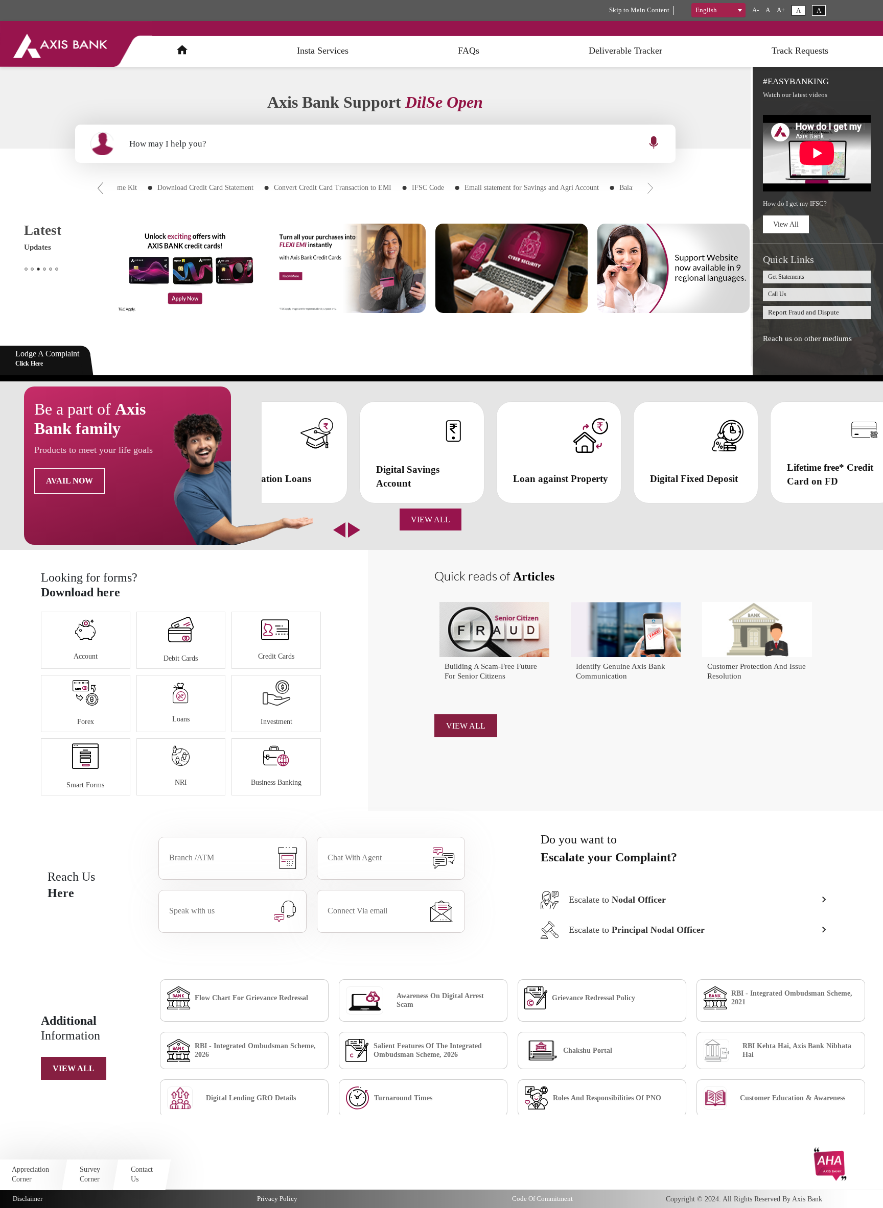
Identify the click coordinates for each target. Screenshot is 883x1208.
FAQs (468, 50)
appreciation (30, 1174)
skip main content (639, 10)
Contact (142, 1174)
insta (322, 50)
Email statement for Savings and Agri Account (531, 187)
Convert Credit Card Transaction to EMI (332, 187)
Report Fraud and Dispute (803, 312)
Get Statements (786, 276)
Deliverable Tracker (625, 50)
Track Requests (800, 50)
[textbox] (718, 10)
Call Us (777, 294)
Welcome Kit (118, 187)
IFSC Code (428, 187)
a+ (781, 10)
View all (74, 1068)
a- (755, 10)
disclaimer (27, 1198)
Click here (29, 363)
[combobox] (718, 10)
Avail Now (69, 480)
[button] (26, 269)
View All (786, 224)
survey (90, 1174)
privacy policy (277, 1198)
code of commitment (542, 1198)
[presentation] (100, 187)
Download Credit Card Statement (205, 187)
